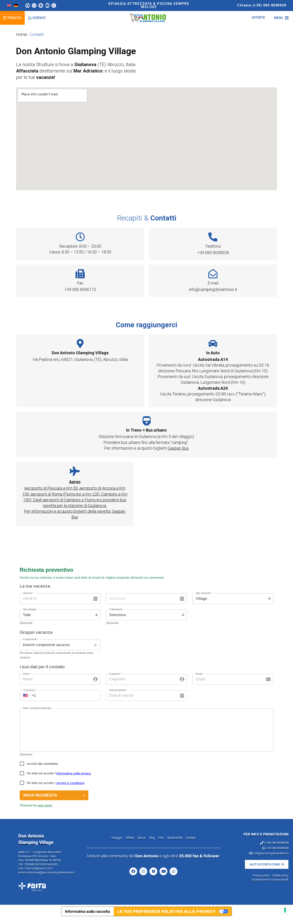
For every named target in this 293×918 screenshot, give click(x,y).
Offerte (130, 837)
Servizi (142, 837)
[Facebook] (27, 5)
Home (21, 34)
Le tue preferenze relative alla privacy (166, 911)
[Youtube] (47, 5)
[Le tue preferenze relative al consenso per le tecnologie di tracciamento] (285, 910)
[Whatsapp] (54, 5)
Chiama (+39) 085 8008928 (261, 5)
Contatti (191, 837)
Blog (152, 837)
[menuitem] (9, 5)
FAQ (161, 837)
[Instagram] (34, 5)
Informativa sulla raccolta (87, 911)
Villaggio (116, 837)
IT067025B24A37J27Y (38, 868)
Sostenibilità (174, 837)
